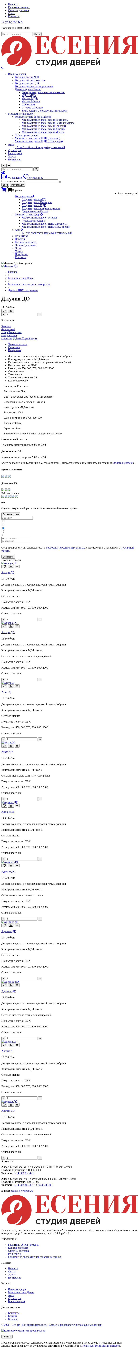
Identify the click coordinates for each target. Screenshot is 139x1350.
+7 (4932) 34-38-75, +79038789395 (32, 1184)
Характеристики (17, 344)
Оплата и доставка (123, 462)
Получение (14, 350)
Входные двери (17, 73)
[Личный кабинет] (3, 172)
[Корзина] (3, 190)
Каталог (12, 1319)
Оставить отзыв (11, 514)
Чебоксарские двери (26, 135)
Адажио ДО (8, 871)
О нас (11, 13)
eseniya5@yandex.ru (22, 1190)
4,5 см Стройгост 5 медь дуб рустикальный (40, 147)
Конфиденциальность (34, 1324)
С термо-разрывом (32, 107)
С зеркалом (28, 104)
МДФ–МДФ (29, 95)
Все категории (16, 1301)
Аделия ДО (8, 1110)
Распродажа (15, 153)
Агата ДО (7, 751)
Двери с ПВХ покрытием (23, 290)
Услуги (12, 156)
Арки (11, 144)
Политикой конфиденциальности (100, 1345)
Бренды (12, 1316)
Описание (14, 347)
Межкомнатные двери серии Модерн (43, 132)
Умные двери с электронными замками (44, 110)
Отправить (8, 556)
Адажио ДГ (8, 811)
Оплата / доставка (18, 10)
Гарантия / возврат (19, 7)
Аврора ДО (8, 632)
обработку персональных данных (65, 547)
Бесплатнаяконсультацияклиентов (11, 335)
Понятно (7, 1336)
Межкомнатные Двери (21, 113)
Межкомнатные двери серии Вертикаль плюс (48, 122)
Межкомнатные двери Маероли (33, 116)
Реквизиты (14, 1253)
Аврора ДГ (7, 572)
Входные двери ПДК (27, 83)
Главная (12, 271)
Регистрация (17, 185)
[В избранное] (4, 566)
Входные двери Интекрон (30, 80)
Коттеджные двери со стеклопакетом (43, 92)
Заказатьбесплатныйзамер (8, 329)
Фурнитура (14, 150)
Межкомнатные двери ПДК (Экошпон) (37, 138)
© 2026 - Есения (10, 1324)
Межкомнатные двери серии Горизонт (44, 125)
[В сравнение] (11, 311)
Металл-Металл (31, 101)
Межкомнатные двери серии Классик (43, 128)
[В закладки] (4, 311)
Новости (13, 4)
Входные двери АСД (27, 77)
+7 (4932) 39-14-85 (12, 22)
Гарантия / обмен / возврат (23, 1244)
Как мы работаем (18, 1247)
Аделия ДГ (7, 1051)
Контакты (13, 16)
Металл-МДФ (30, 98)
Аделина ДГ (8, 931)
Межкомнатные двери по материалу (29, 284)
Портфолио (14, 159)
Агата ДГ (6, 692)
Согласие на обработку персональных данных (35, 1256)
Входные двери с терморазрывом (34, 86)
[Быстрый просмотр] (17, 566)
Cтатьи (12, 1271)
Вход (5, 185)
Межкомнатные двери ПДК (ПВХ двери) (39, 141)
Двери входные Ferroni (28, 89)
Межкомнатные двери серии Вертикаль (45, 119)
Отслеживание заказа (13, 181)
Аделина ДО (8, 991)
